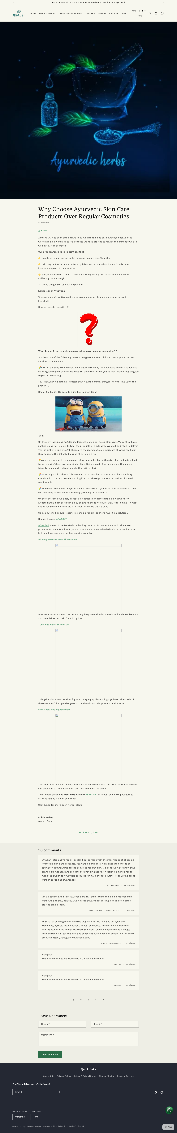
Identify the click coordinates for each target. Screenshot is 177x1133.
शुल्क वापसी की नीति (49, 1126)
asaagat (23, 1127)
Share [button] (44, 230)
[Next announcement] (164, 2)
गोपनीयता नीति (62, 1126)
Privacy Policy (64, 1076)
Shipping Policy (106, 1076)
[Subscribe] (59, 1092)
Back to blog (90, 832)
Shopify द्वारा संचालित (34, 1127)
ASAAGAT (43, 525)
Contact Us (48, 1076)
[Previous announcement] (13, 2)
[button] (150, 13)
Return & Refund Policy (85, 1076)
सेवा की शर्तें (72, 1126)
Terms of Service (125, 1076)
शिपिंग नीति (81, 1126)
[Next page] (103, 1000)
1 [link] (73, 999)
